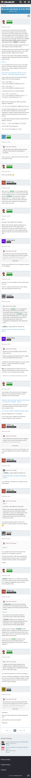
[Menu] (29, 2)
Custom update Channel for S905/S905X (17, 742)
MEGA (3, 62)
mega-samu (15, 375)
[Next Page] (23, 730)
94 (15, 730)
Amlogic (8, 745)
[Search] (20, 2)
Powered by (15, 775)
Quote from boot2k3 (10, 470)
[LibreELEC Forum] (7, 2)
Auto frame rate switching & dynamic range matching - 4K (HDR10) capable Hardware (14, 73)
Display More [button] (15, 260)
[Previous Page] (7, 730)
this (10, 198)
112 (21, 730)
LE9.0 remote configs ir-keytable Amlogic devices (15, 411)
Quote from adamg (10, 306)
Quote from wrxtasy (10, 146)
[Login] (24, 2)
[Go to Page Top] (28, 775)
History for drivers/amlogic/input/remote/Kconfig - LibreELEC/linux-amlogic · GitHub (15, 401)
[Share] (28, 16)
